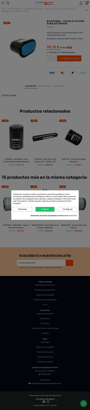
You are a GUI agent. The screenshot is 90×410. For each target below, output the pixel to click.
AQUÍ (69, 199)
